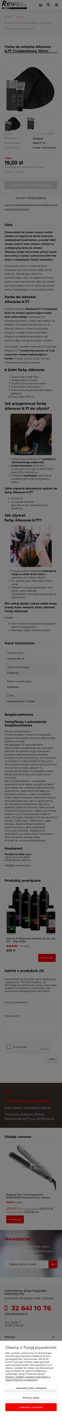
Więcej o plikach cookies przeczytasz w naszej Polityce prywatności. (27, 1378)
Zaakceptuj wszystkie (31, 1407)
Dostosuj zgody (31, 1397)
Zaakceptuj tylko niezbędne (31, 1388)
